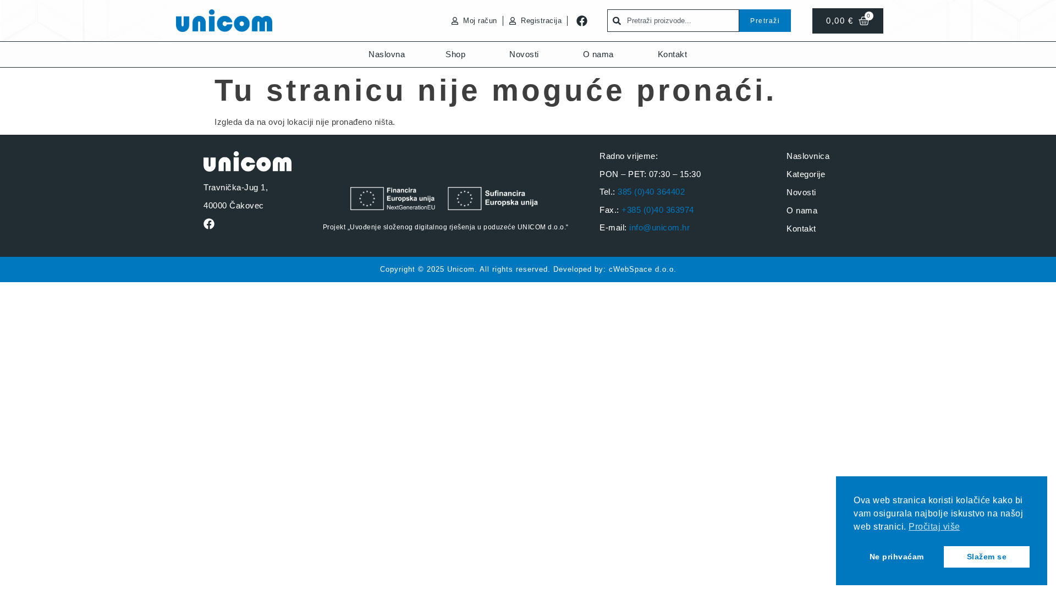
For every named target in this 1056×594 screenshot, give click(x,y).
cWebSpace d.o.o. (642, 269)
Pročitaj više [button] (934, 526)
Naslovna (387, 54)
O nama (598, 54)
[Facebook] (582, 21)
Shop (455, 54)
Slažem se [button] (987, 556)
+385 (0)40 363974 (658, 210)
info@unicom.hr (659, 227)
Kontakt (673, 54)
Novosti (524, 54)
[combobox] (673, 20)
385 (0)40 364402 (651, 191)
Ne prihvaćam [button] (897, 556)
